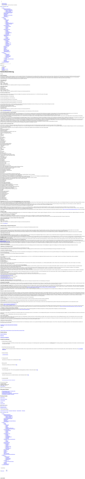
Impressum (8, 241)
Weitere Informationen (3, 241)
